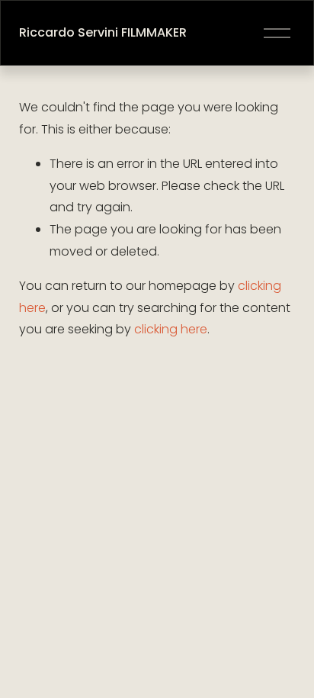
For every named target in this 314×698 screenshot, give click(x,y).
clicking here (170, 329)
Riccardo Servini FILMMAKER (103, 32)
